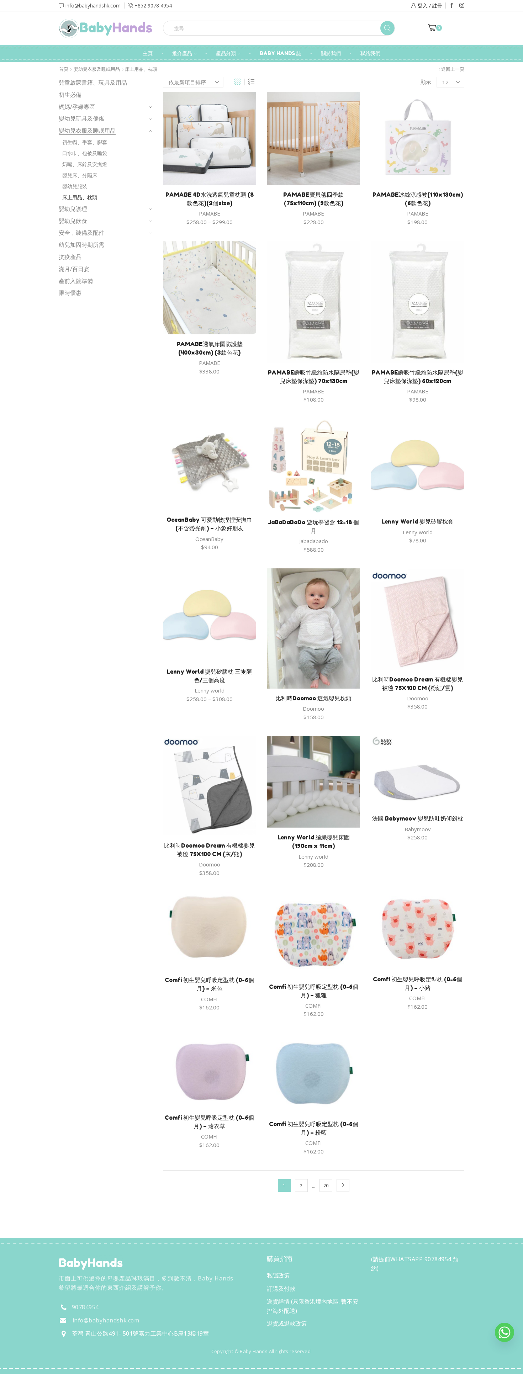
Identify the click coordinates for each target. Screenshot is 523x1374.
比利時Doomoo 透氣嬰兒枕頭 (313, 698)
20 (325, 1185)
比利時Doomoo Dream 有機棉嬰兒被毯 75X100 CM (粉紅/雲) (417, 683)
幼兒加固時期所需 (81, 245)
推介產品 (182, 53)
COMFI (209, 999)
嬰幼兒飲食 (73, 221)
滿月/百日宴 (74, 269)
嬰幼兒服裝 (74, 186)
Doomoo (313, 708)
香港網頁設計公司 (105, 1366)
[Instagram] (461, 6)
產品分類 (226, 53)
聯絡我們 (370, 53)
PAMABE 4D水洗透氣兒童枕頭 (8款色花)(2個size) (209, 199)
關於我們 (331, 53)
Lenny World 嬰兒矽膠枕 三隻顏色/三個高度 (209, 676)
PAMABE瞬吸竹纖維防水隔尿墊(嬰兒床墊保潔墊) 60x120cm (417, 376)
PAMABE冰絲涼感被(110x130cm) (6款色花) (418, 199)
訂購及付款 (281, 1289)
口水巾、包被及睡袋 (84, 153)
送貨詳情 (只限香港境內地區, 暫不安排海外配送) (312, 1306)
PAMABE (209, 213)
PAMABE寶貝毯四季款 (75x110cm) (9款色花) (313, 199)
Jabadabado (313, 541)
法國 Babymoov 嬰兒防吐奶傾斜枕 (417, 818)
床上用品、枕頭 (79, 197)
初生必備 (70, 95)
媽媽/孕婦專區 (77, 107)
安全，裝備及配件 (81, 233)
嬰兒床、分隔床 (79, 175)
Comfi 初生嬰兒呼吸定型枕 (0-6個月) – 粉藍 (313, 1128)
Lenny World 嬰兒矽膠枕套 (417, 521)
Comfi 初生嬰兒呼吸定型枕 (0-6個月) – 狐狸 (313, 991)
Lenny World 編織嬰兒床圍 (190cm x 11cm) (314, 841)
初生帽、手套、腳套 (84, 142)
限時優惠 (70, 293)
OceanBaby (209, 538)
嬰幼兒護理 (73, 209)
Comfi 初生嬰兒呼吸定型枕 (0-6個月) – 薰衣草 (209, 1122)
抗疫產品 (70, 257)
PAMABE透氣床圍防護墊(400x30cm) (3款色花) (209, 348)
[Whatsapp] (504, 1332)
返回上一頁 (452, 69)
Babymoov (418, 829)
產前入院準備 (76, 281)
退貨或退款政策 (287, 1323)
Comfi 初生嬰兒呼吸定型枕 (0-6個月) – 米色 (209, 984)
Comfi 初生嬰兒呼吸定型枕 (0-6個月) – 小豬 (417, 983)
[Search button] (387, 28)
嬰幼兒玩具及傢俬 (81, 118)
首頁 (63, 69)
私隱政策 (278, 1275)
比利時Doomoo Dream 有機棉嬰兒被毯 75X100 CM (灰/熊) (209, 850)
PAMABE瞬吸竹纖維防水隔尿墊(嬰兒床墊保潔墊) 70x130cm (313, 376)
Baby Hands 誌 (280, 53)
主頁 (148, 53)
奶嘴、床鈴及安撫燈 (84, 164)
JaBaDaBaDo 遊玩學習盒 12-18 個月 (313, 526)
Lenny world (418, 532)
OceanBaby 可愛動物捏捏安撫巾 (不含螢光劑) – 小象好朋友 (209, 524)
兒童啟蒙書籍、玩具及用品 (93, 82)
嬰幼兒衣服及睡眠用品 (97, 69)
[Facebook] (451, 6)
